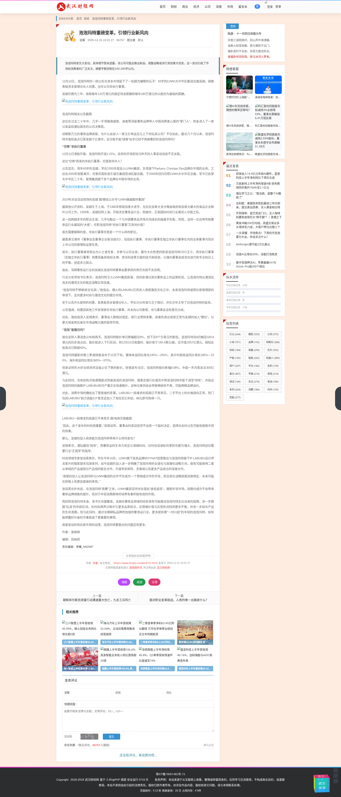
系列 (235, 389)
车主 (253, 381)
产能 (235, 358)
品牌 (253, 342)
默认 (140, 40)
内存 (272, 389)
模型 (253, 334)
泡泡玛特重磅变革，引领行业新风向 (114, 18)
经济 (196, 6)
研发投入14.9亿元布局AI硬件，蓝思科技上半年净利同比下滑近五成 (258, 175)
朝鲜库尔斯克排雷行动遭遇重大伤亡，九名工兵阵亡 (97, 600)
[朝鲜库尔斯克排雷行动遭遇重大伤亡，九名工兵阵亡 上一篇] (3, 398)
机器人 (273, 358)
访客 (82, 40)
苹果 (253, 373)
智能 (253, 358)
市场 (230, 6)
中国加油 (323, 781)
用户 (235, 366)
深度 (219, 6)
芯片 (272, 350)
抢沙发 (131, 40)
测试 (235, 381)
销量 (253, 350)
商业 (185, 6)
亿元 (235, 334)
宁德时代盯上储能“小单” (240, 97)
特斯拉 (273, 342)
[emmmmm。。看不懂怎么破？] (89, 703)
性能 (235, 397)
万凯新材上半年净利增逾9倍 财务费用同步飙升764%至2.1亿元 (258, 185)
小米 (235, 342)
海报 (124, 582)
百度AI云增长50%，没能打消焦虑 (256, 254)
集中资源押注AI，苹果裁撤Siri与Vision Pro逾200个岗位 (256, 264)
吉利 (272, 366)
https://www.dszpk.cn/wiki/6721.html (135, 563)
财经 (174, 6)
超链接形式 (135, 567)
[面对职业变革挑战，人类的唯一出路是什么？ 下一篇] (338, 398)
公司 (208, 6)
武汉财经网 (163, 567)
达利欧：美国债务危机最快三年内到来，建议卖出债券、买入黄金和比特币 (258, 207)
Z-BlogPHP (113, 779)
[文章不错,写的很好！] (87, 703)
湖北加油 (328, 784)
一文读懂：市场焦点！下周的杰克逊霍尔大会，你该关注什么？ (258, 235)
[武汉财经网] (75, 6)
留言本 (242, 6)
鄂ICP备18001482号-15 (170, 774)
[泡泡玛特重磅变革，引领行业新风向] (87, 101)
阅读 (139, 582)
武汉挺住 (321, 776)
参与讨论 (209, 745)
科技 (235, 350)
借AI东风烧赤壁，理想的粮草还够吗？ (248, 125)
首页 (163, 6)
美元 (235, 373)
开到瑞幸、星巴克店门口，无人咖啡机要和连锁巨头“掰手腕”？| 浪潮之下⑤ (259, 217)
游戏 (272, 373)
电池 (272, 381)
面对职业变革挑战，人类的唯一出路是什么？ (179, 600)
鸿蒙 (253, 389)
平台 (253, 366)
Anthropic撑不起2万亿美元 (253, 244)
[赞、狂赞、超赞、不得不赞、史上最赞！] (91, 703)
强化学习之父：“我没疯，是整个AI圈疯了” (258, 195)
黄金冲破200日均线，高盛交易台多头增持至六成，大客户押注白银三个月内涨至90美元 (258, 227)
